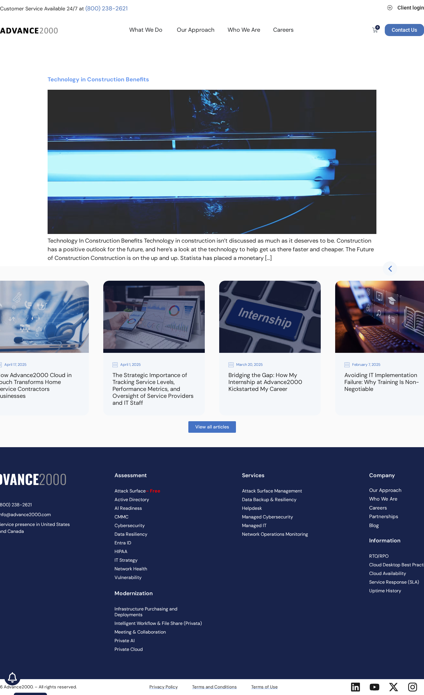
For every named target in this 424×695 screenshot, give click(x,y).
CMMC (121, 517)
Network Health (131, 569)
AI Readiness (128, 508)
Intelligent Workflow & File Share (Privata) (158, 623)
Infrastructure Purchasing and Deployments (146, 612)
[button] (390, 268)
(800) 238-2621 (106, 8)
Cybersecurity (130, 525)
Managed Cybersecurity (267, 517)
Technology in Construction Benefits (98, 79)
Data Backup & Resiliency (269, 500)
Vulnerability (128, 577)
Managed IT (254, 525)
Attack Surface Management (272, 491)
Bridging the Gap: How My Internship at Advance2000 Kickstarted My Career (265, 382)
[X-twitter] (394, 687)
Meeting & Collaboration (140, 632)
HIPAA (121, 551)
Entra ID (123, 543)
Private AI (125, 641)
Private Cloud (129, 649)
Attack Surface (137, 491)
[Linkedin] (355, 687)
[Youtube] (374, 687)
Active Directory (132, 500)
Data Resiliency (131, 534)
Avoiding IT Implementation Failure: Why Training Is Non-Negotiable (381, 382)
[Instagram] (413, 687)
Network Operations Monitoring (275, 534)
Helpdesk (252, 508)
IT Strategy (126, 560)
